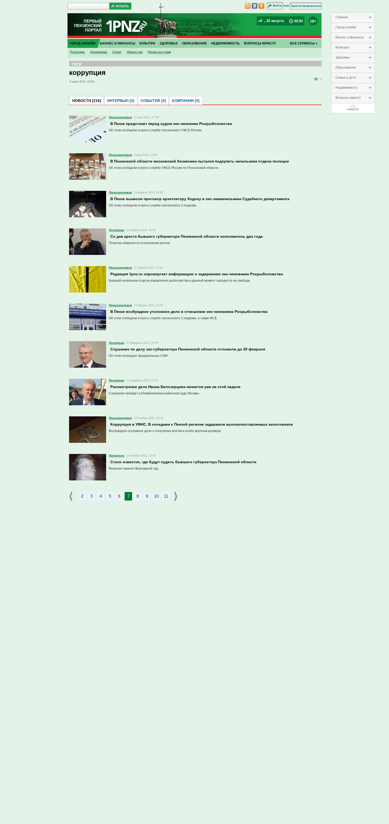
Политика (77, 52)
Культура (342, 47)
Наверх (353, 109)
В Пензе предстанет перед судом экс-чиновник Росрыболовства (171, 123)
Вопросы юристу (348, 98)
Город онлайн (346, 27)
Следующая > (176, 496)
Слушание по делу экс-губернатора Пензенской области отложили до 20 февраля (187, 349)
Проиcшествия (159, 52)
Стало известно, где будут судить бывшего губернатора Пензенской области (183, 462)
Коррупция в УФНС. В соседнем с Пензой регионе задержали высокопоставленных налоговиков (201, 424)
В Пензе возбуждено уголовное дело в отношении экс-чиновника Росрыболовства (189, 311)
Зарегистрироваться (306, 5)
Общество (135, 52)
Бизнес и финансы (350, 37)
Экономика (98, 52)
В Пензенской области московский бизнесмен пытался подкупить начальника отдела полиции (199, 161)
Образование (346, 67)
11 (166, 496)
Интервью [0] (120, 100)
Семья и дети (346, 77)
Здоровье (343, 57)
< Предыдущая (71, 496)
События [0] (153, 100)
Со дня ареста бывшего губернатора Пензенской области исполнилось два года (186, 236)
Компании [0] (186, 100)
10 (156, 496)
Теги (76, 64)
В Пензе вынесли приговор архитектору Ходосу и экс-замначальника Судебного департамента (200, 199)
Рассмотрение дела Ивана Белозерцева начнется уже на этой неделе (175, 387)
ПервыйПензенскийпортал (88, 25)
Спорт (117, 52)
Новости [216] (86, 100)
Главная (342, 17)
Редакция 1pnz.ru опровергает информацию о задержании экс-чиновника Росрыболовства (196, 274)
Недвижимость (347, 87)
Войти (277, 5)
